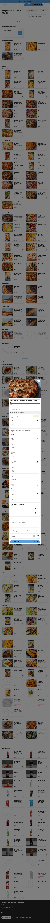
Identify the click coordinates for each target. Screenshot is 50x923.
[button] (25, 388)
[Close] (38, 381)
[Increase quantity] (38, 536)
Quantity (13, 536)
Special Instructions (15, 518)
